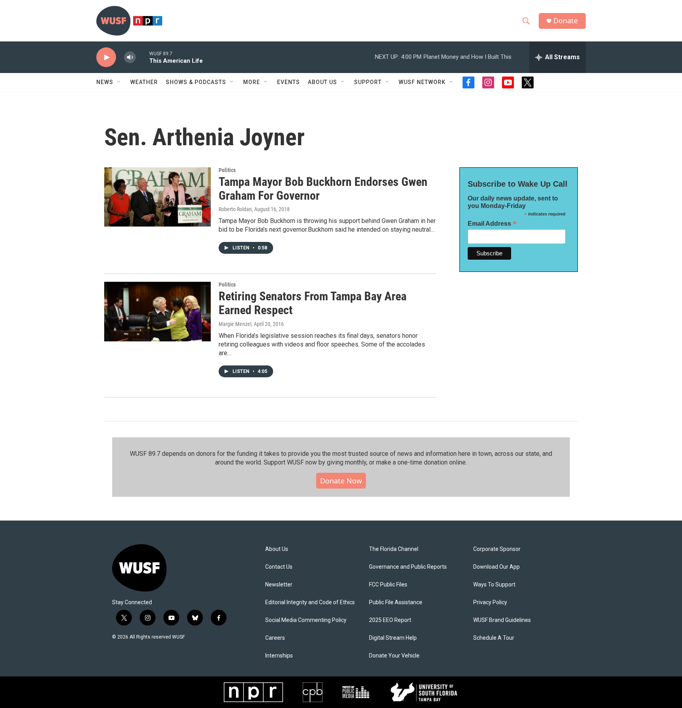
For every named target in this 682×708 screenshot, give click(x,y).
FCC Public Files (388, 585)
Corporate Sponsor (497, 549)
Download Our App (496, 567)
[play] (106, 57)
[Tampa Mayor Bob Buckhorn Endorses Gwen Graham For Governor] (157, 197)
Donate (565, 21)
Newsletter (278, 585)
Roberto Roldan (235, 209)
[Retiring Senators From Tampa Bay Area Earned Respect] (157, 311)
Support (368, 82)
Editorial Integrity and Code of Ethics (310, 602)
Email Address (492, 223)
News (104, 82)
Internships (279, 656)
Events (288, 82)
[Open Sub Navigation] (119, 82)
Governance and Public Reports (408, 567)
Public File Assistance (395, 602)
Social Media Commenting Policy (306, 620)
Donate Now (341, 480)
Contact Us (278, 567)
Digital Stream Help (393, 638)
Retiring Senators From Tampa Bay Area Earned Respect (313, 303)
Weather (144, 82)
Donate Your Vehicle (394, 656)
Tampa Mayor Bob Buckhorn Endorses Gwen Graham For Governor (323, 188)
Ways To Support (494, 585)
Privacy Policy (490, 602)
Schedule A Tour (493, 638)
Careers (275, 638)
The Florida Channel (393, 549)
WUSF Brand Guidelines (502, 620)
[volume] (130, 57)
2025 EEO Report (390, 620)
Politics (227, 170)
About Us (276, 549)
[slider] (142, 57)
